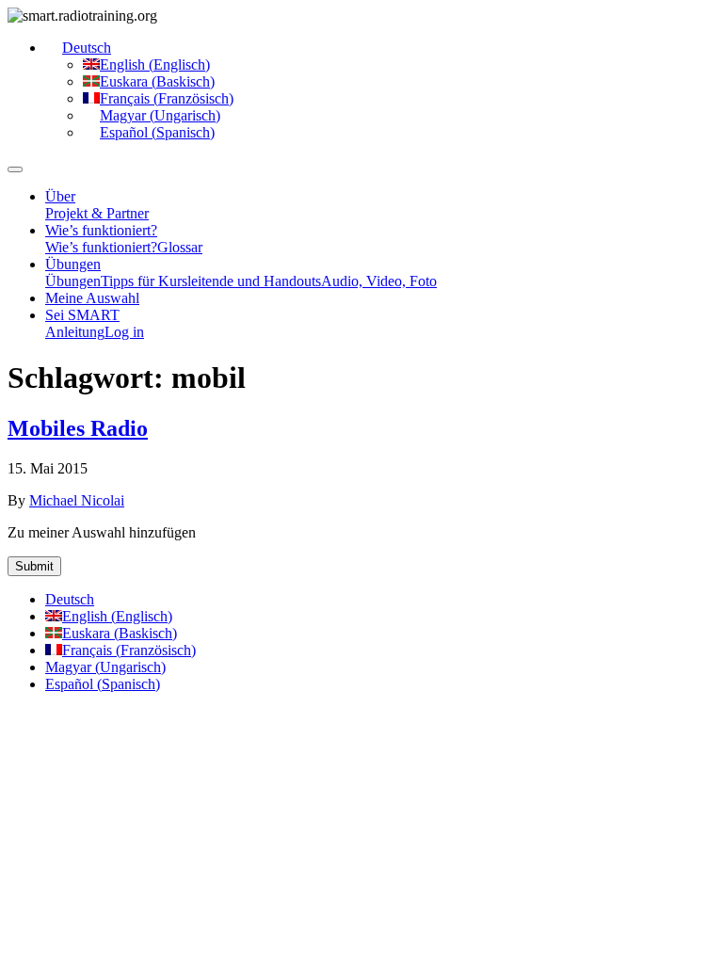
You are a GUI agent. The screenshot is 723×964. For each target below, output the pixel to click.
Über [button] (60, 196)
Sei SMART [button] (82, 315)
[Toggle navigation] (15, 169)
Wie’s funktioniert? (101, 247)
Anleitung (74, 332)
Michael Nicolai (76, 500)
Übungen (73, 281)
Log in (124, 332)
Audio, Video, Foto (379, 281)
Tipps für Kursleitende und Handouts (211, 281)
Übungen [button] (73, 264)
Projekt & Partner (97, 213)
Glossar (179, 247)
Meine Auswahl (92, 298)
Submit (34, 566)
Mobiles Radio (78, 428)
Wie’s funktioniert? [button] (101, 230)
